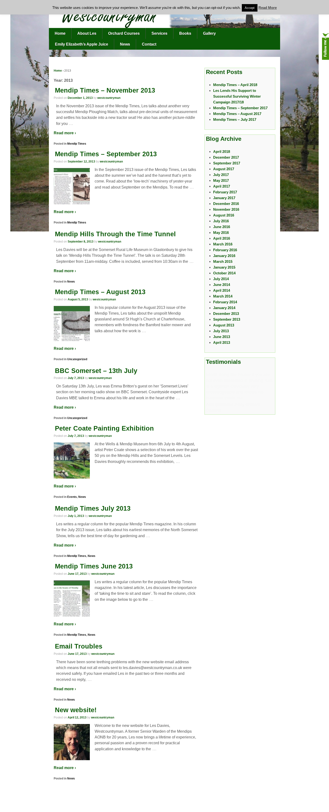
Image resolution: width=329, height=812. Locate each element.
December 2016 (226, 204)
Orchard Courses (124, 33)
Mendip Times (76, 143)
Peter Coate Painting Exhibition (104, 428)
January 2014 (224, 308)
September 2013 (226, 319)
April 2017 (221, 186)
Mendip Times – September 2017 (240, 108)
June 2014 (221, 285)
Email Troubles (78, 646)
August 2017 (223, 169)
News (125, 44)
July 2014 (221, 279)
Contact (149, 44)
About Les (86, 33)
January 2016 (224, 256)
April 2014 (221, 290)
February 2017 (225, 192)
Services (159, 33)
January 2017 (224, 198)
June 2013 (221, 337)
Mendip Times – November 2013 (105, 90)
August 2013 (223, 325)
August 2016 (223, 215)
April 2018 (221, 151)
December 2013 (226, 313)
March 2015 (222, 261)
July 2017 (221, 175)
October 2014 (224, 273)
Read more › (65, 133)
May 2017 (221, 180)
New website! (76, 710)
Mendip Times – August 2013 (100, 292)
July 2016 (221, 221)
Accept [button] (250, 8)
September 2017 (226, 163)
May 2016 (221, 232)
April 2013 (221, 342)
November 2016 (226, 209)
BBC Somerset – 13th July (96, 370)
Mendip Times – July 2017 (234, 119)
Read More (267, 8)
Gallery (209, 33)
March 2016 (222, 244)
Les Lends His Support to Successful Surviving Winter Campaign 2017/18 (237, 96)
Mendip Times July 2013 (93, 508)
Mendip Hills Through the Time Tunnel (115, 234)
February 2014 (225, 302)
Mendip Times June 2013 (94, 566)
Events (72, 497)
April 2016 (221, 238)
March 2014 (222, 296)
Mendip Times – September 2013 (106, 154)
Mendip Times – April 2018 (235, 85)
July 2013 (221, 331)
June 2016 (221, 227)
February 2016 (225, 250)
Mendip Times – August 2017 (237, 114)
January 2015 (224, 267)
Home (60, 33)
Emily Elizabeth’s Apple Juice (81, 44)
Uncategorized (77, 359)
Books (185, 33)
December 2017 (226, 157)
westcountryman (108, 98)
